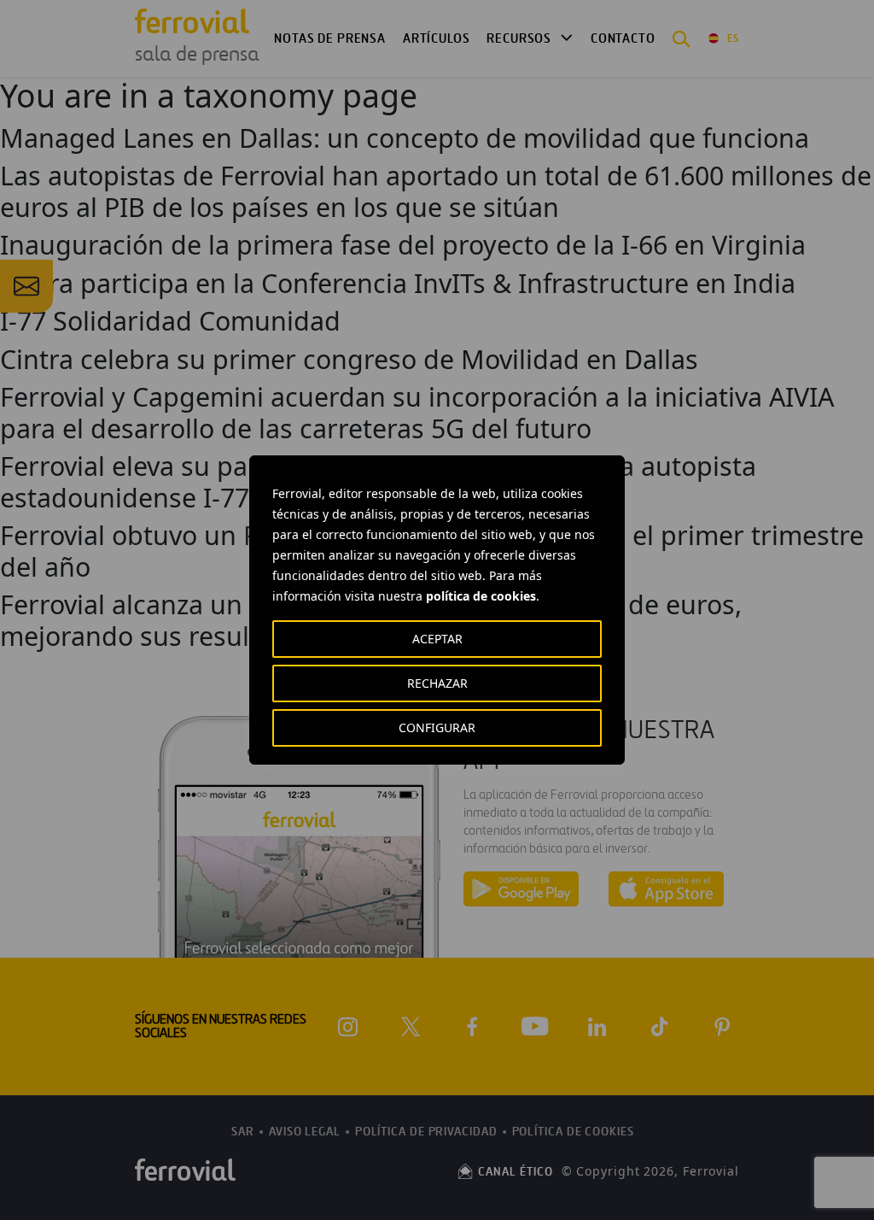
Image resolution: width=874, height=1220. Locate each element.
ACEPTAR (437, 639)
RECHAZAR (437, 683)
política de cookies (481, 596)
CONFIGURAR (437, 727)
